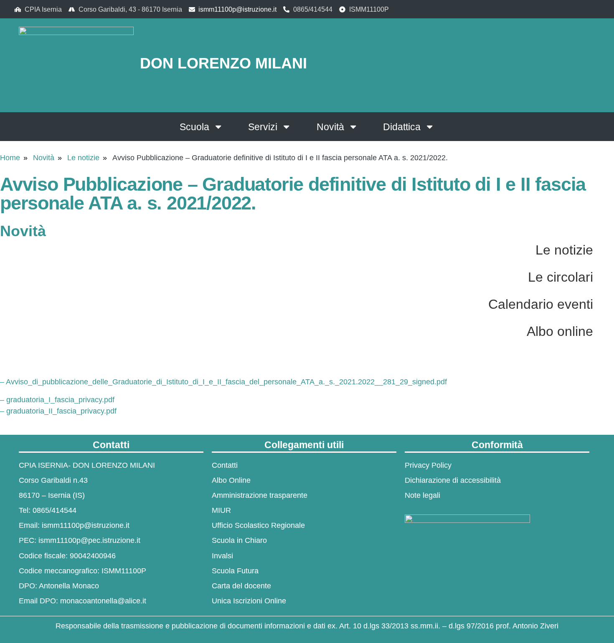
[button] (541, 63)
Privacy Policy (428, 465)
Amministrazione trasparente (259, 495)
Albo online (560, 331)
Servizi (262, 126)
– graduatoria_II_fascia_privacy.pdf (58, 411)
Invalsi (222, 556)
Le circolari (560, 277)
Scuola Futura (235, 571)
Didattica (402, 126)
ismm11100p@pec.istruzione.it (89, 540)
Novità (330, 126)
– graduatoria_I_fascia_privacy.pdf (57, 400)
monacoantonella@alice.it (103, 601)
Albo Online (231, 480)
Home (10, 158)
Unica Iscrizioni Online (249, 601)
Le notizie (83, 158)
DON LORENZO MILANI (223, 63)
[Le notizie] (603, 249)
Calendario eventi (540, 304)
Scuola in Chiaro (239, 540)
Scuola (194, 126)
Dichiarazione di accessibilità (453, 480)
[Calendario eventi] (603, 303)
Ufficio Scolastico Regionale (258, 525)
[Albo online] (603, 330)
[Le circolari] (603, 276)
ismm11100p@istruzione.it (237, 9)
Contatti (225, 465)
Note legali (422, 495)
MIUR (221, 510)
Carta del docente (241, 586)
